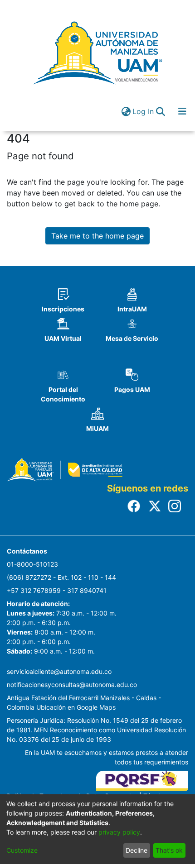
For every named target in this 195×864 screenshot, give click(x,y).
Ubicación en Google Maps (76, 707)
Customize (22, 850)
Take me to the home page (97, 235)
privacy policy (119, 832)
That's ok (169, 850)
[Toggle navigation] (182, 111)
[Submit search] (160, 111)
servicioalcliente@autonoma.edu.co (59, 671)
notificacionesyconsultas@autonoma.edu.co (72, 684)
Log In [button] (143, 111)
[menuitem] (126, 111)
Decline (136, 850)
